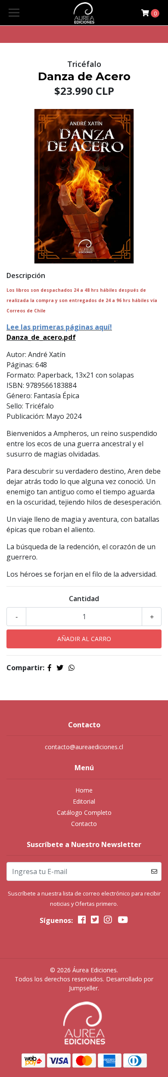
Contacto (84, 824)
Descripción (25, 275)
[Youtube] (122, 921)
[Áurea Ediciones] (84, 13)
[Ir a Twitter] (95, 921)
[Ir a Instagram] (108, 921)
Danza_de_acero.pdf (41, 337)
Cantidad (84, 598)
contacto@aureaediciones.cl (84, 747)
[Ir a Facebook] (82, 921)
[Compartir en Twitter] (59, 667)
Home (84, 790)
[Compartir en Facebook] (49, 667)
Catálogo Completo (84, 812)
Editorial (84, 801)
